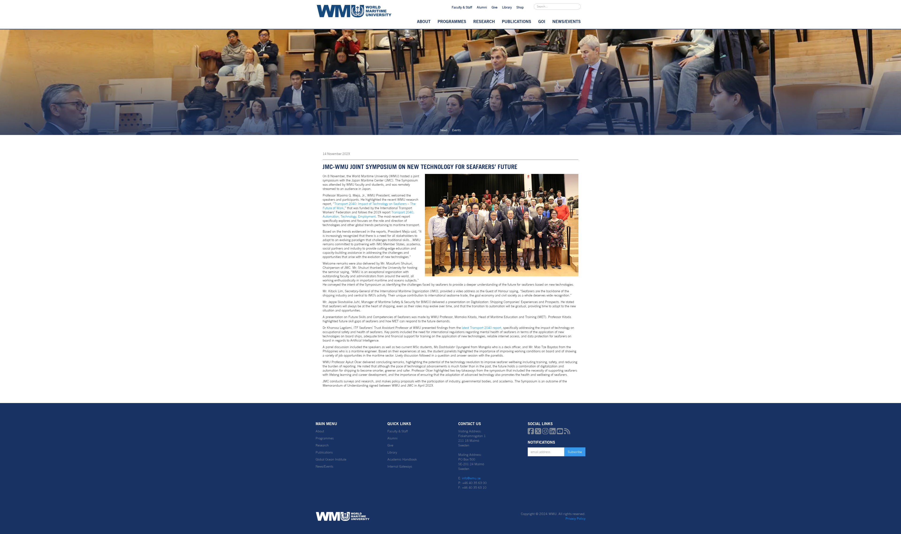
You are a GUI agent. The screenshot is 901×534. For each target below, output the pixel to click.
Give (494, 7)
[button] (423, 21)
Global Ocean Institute (331, 459)
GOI (541, 21)
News (443, 130)
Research (484, 21)
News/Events (324, 466)
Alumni (482, 7)
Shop (520, 7)
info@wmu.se (471, 478)
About (424, 21)
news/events (566, 21)
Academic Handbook (402, 459)
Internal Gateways (399, 466)
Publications (516, 21)
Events (456, 130)
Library (507, 7)
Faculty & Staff (462, 7)
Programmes (452, 21)
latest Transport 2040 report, (482, 328)
